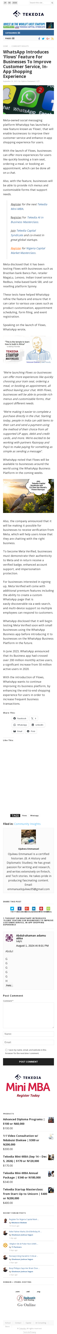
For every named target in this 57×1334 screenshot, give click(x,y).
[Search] (52, 2)
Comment (8, 1000)
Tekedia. (22, 1328)
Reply (8, 985)
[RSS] (52, 39)
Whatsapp (34, 815)
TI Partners (17, 1247)
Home (5, 46)
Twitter (14, 912)
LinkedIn (35, 912)
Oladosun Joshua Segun (22, 1235)
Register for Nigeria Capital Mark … (24, 1219)
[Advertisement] (28, 782)
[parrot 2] (28, 515)
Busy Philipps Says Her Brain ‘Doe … (24, 1268)
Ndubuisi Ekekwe (19, 1222)
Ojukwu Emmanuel (28, 81)
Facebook (21, 912)
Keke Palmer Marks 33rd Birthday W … (25, 1231)
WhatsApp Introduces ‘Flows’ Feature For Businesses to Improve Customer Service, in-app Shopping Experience (27, 64)
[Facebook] (38, 39)
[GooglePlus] (47, 39)
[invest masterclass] (28, 366)
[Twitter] (42, 39)
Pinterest (43, 912)
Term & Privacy (29, 1332)
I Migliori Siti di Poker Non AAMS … (23, 1244)
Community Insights (20, 46)
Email (49, 912)
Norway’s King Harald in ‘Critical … (23, 1256)
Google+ (28, 912)
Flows (24, 815)
